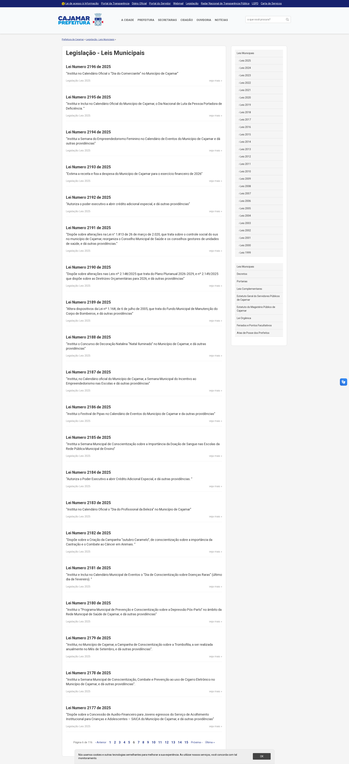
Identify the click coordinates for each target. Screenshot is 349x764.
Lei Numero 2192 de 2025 (88, 197)
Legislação (192, 3)
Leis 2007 (245, 193)
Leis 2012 (245, 156)
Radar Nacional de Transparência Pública (225, 3)
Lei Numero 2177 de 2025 (88, 708)
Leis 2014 (245, 141)
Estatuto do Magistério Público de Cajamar (256, 309)
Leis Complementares (249, 288)
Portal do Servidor (160, 3)
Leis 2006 (245, 200)
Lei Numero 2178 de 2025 (88, 673)
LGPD (255, 3)
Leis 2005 (245, 208)
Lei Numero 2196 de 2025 (88, 66)
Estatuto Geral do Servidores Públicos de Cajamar (258, 298)
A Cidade (127, 20)
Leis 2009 (245, 178)
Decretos (242, 273)
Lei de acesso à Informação (82, 3)
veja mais (214, 80)
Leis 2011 (245, 164)
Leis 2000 (245, 245)
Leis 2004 (245, 215)
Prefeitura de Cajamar (81, 19)
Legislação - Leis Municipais (100, 39)
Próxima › (196, 742)
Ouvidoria (203, 20)
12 (167, 742)
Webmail (178, 3)
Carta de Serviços (271, 3)
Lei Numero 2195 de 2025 (88, 97)
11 (160, 742)
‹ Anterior (100, 742)
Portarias (242, 281)
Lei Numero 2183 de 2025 (88, 502)
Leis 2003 (245, 223)
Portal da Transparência (115, 3)
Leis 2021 (245, 90)
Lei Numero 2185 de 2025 (88, 437)
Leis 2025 (245, 60)
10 (153, 742)
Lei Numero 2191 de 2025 (88, 227)
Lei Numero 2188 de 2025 (88, 337)
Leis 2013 (245, 149)
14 (180, 742)
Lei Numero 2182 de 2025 (88, 533)
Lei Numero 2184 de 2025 (88, 472)
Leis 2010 (245, 171)
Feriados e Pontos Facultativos (254, 325)
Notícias (221, 20)
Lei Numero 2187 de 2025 (88, 372)
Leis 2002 (245, 230)
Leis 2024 (245, 67)
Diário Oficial (139, 3)
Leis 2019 (245, 104)
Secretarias (167, 20)
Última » (210, 742)
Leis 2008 (245, 186)
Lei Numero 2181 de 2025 (88, 568)
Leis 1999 (245, 252)
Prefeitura (146, 20)
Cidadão (186, 20)
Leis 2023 (245, 75)
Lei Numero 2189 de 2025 (88, 302)
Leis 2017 (245, 119)
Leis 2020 (245, 97)
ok (261, 756)
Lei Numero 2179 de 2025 (88, 638)
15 (186, 742)
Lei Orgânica (244, 318)
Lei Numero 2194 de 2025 (88, 132)
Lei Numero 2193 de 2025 (88, 167)
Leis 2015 (245, 134)
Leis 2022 (245, 82)
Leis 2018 (245, 112)
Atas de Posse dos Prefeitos (253, 332)
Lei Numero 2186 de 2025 (88, 407)
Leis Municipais (245, 53)
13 (173, 742)
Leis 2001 (245, 237)
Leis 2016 (245, 127)
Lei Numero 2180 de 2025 (88, 603)
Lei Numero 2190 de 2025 (88, 267)
